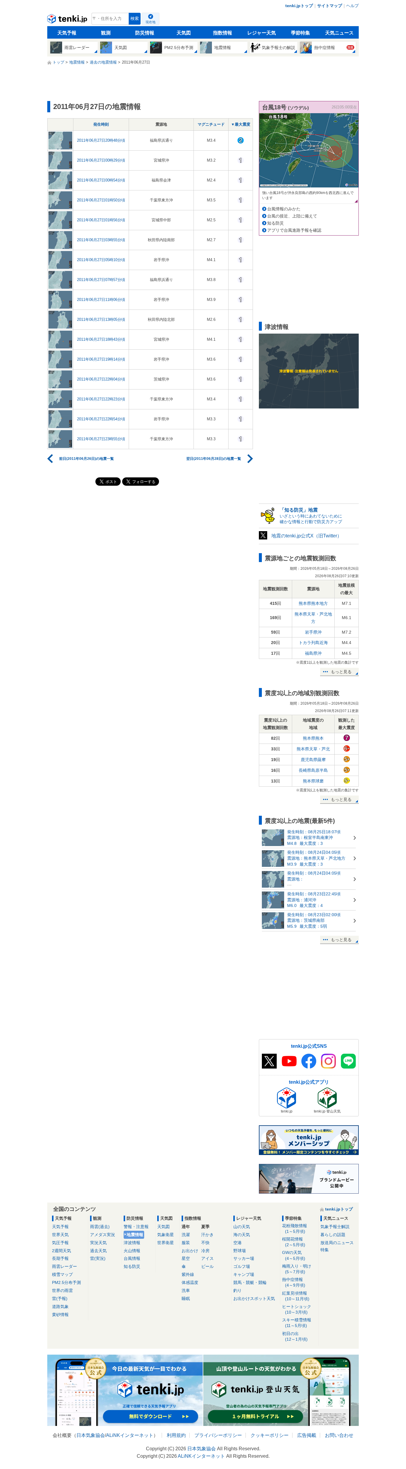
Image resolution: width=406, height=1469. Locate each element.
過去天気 (98, 1250)
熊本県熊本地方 (313, 603)
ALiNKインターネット (129, 1435)
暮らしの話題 (332, 1234)
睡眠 (186, 1298)
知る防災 (275, 223)
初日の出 (295, 1336)
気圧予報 (60, 1242)
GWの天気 (293, 1255)
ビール (207, 1266)
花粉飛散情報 (294, 1228)
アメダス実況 (102, 1234)
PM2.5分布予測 (66, 1282)
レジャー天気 (261, 32)
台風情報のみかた (283, 209)
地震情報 (135, 1234)
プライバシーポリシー (218, 1435)
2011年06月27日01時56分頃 (101, 220)
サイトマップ (329, 5)
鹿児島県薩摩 (313, 759)
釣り (237, 1290)
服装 (186, 1242)
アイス (207, 1258)
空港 (237, 1242)
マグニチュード (211, 124)
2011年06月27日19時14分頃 (101, 359)
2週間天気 (61, 1250)
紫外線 (188, 1274)
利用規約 (176, 1435)
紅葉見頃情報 (295, 1296)
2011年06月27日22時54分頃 (101, 419)
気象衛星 (165, 1234)
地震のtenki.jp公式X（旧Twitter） (306, 535)
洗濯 (186, 1234)
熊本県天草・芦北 (313, 749)
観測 (106, 32)
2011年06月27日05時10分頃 (101, 260)
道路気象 (60, 1306)
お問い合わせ (339, 1435)
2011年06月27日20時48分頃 (101, 140)
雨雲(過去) (100, 1226)
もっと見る (341, 671)
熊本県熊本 (313, 738)
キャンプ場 (243, 1274)
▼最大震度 (240, 124)
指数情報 (222, 32)
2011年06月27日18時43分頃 (101, 339)
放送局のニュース (337, 1242)
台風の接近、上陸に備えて (292, 216)
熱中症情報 (293, 1282)
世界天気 (60, 1234)
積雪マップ (62, 1274)
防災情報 (144, 32)
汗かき (207, 1234)
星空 (186, 1258)
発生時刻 (101, 124)
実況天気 (98, 1242)
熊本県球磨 (313, 781)
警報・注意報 (136, 1226)
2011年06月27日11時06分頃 (101, 299)
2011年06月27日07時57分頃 (101, 279)
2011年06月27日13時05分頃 (101, 319)
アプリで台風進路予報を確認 (294, 230)
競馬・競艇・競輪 (250, 1282)
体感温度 (190, 1282)
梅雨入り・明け (296, 1269)
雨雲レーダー (64, 1266)
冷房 (205, 1250)
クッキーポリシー (270, 1435)
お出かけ (190, 1250)
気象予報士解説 (335, 1226)
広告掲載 (306, 1435)
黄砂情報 (60, 1314)
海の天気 (241, 1234)
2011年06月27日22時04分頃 (101, 379)
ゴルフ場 (241, 1266)
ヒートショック (296, 1309)
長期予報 (60, 1258)
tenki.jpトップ (299, 5)
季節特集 (300, 32)
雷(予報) (59, 1298)
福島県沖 (313, 653)
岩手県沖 (313, 632)
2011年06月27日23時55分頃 (101, 439)
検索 (134, 18)
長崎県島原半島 (313, 770)
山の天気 (241, 1226)
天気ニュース (339, 32)
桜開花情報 (293, 1242)
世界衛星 (165, 1242)
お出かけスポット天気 (254, 1298)
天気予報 (66, 32)
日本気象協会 (90, 1435)
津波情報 (132, 1242)
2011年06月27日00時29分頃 (101, 160)
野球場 (239, 1250)
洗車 (186, 1290)
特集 (324, 1249)
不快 (205, 1242)
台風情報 (132, 1258)
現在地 (150, 22)
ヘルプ (352, 5)
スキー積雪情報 (296, 1322)
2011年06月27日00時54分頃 (101, 180)
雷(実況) (98, 1258)
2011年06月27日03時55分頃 (101, 240)
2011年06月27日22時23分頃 (101, 399)
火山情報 (132, 1250)
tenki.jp (68, 20)
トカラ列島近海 (313, 642)
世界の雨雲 (62, 1290)
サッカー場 (243, 1258)
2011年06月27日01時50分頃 (101, 200)
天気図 (184, 32)
